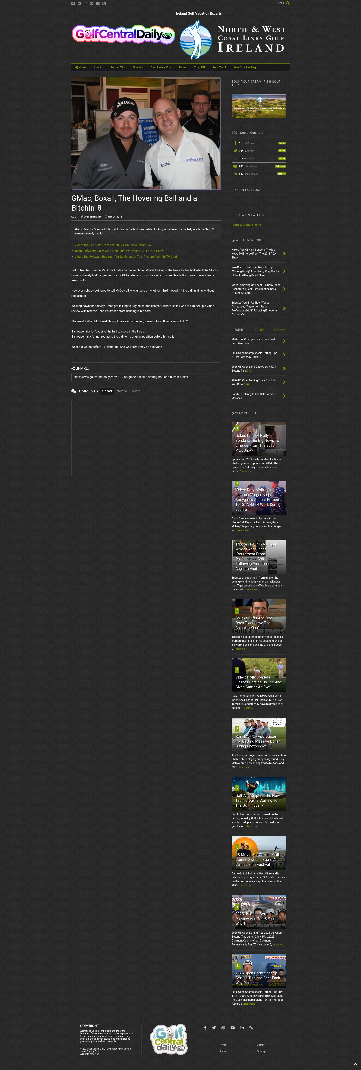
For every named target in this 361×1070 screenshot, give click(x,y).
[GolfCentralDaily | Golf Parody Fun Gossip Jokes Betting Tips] (123, 43)
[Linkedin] (98, 3)
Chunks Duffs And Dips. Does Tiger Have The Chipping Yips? (254, 623)
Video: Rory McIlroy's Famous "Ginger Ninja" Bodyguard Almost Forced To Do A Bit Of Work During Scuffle (257, 500)
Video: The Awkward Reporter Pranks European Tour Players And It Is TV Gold (126, 256)
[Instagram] (85, 3)
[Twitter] (79, 3)
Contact (261, 1045)
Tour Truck (219, 67)
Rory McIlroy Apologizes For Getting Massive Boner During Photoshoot (257, 741)
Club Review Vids (161, 67)
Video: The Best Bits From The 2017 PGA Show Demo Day (113, 245)
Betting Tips (118, 67)
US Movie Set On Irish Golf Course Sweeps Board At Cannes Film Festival (257, 859)
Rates (182, 67)
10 (238, 965)
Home (82, 67)
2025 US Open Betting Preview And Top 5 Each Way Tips (255, 919)
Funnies (138, 67)
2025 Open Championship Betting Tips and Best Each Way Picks (257, 978)
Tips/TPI (199, 67)
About (97, 67)
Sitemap (261, 1051)
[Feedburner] (104, 3)
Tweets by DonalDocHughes (246, 225)
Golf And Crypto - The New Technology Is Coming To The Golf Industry (257, 800)
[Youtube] (91, 3)
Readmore (245, 471)
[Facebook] (73, 3)
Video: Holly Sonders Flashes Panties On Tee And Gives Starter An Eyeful (258, 682)
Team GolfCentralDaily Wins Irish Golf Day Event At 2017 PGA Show (119, 251)
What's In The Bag (245, 67)
